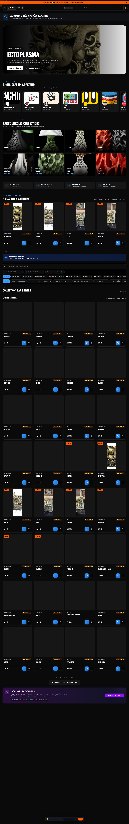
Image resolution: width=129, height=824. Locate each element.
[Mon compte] (4, 7)
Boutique (68, 7)
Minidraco (39, 476)
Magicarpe (39, 662)
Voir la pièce (14, 68)
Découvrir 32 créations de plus (64, 682)
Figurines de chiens (62, 281)
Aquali (6, 662)
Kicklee (38, 383)
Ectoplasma (7, 237)
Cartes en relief (18, 281)
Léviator (69, 429)
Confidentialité (68, 819)
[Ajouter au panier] (24, 243)
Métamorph (70, 662)
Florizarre (39, 336)
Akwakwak (101, 429)
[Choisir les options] (87, 575)
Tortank (100, 237)
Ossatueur (70, 383)
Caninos (100, 383)
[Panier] (22, 7)
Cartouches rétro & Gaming (40, 281)
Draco (37, 616)
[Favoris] (19, 7)
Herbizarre (101, 522)
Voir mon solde (113, 695)
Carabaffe (101, 336)
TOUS (6, 281)
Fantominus (101, 662)
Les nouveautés (32, 68)
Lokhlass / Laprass (10, 616)
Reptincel (7, 383)
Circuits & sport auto (82, 281)
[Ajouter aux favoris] (29, 243)
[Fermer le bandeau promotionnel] (126, 3)
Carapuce (70, 336)
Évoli (68, 237)
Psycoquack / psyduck (105, 569)
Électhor (69, 476)
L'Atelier (78, 7)
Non (75, 819)
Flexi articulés (101, 281)
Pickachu (70, 569)
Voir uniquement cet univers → (115, 298)
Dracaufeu (7, 336)
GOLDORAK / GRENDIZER (73, 615)
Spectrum (7, 476)
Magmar (6, 569)
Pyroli (38, 237)
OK (81, 819)
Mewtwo (38, 429)
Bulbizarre (7, 429)
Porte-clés (115, 281)
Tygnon (100, 616)
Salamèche (39, 569)
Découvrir (89, 7)
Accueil (6, 252)
